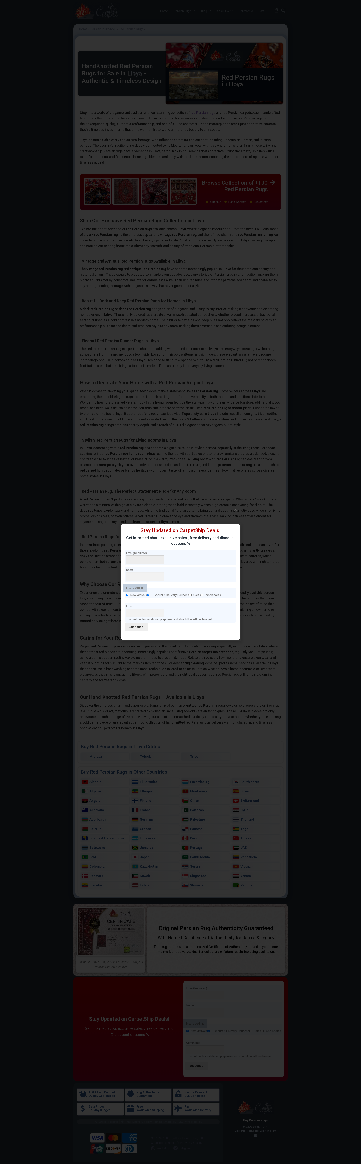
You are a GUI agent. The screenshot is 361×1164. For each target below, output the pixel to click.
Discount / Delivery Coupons (170, 595)
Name (130, 570)
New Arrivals (138, 595)
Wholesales (213, 595)
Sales (197, 595)
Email (136, 553)
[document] (180, 582)
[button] (235, 509)
